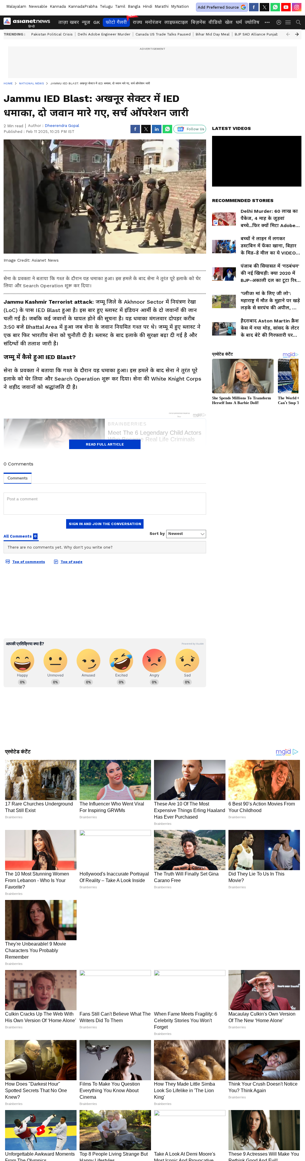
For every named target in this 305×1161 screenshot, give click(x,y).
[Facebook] (254, 7)
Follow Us (195, 129)
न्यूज (86, 22)
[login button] (280, 22)
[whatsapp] (275, 7)
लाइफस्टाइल (176, 22)
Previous (288, 34)
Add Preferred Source (218, 7)
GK (96, 22)
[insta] (296, 7)
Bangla (134, 6)
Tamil (120, 6)
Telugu (106, 6)
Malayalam (16, 6)
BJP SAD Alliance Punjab (256, 34)
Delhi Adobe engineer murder (104, 34)
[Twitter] (264, 7)
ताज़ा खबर (68, 22)
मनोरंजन (153, 22)
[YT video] (286, 7)
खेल (229, 22)
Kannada (58, 6)
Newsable (38, 6)
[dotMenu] (267, 22)
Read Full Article (105, 444)
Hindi (147, 6)
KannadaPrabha (82, 6)
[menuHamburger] (288, 22)
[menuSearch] (298, 22)
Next (296, 34)
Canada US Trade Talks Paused (163, 34)
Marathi (162, 6)
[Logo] (29, 22)
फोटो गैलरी (116, 22)
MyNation (180, 6)
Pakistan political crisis (52, 34)
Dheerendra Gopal (62, 125)
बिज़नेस (198, 22)
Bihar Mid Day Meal (213, 34)
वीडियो (215, 22)
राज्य (137, 22)
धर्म (239, 22)
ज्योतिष (252, 22)
